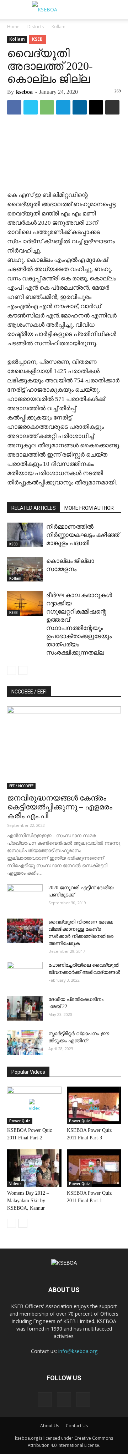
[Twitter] (64, 1399)
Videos (15, 1183)
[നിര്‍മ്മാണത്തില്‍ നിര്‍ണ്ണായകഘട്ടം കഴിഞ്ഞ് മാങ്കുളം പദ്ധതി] (25, 535)
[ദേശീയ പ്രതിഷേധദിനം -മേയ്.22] (25, 1008)
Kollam (58, 27)
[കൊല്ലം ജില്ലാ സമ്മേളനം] (25, 569)
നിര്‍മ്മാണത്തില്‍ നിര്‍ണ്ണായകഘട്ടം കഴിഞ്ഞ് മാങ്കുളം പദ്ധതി (82, 534)
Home (13, 27)
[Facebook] (45, 1399)
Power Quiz (19, 1120)
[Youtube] (83, 1399)
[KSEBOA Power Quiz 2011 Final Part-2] (34, 1105)
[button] (118, 9)
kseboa (24, 92)
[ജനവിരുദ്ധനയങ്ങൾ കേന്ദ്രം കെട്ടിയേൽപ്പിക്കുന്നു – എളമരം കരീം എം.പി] (64, 747)
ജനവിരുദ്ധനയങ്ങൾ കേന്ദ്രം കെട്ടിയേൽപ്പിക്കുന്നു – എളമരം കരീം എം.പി (59, 807)
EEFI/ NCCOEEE (21, 785)
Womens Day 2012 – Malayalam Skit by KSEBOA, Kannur (28, 1200)
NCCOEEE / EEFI (29, 692)
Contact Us (77, 1426)
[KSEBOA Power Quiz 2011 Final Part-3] (94, 1105)
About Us (49, 1426)
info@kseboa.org (77, 1351)
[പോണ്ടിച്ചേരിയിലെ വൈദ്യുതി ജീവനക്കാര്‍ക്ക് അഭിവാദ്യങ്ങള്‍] (25, 974)
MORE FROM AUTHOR (89, 508)
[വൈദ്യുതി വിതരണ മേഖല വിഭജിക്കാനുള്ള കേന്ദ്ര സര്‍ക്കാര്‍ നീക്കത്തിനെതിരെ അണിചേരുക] (25, 931)
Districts (35, 27)
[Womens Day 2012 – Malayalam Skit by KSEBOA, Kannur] (34, 1168)
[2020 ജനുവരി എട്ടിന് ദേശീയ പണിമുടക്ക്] (25, 896)
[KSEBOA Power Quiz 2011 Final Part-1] (94, 1168)
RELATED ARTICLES (33, 508)
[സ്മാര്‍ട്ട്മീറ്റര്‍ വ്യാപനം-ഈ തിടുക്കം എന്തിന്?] (25, 1042)
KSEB (37, 39)
